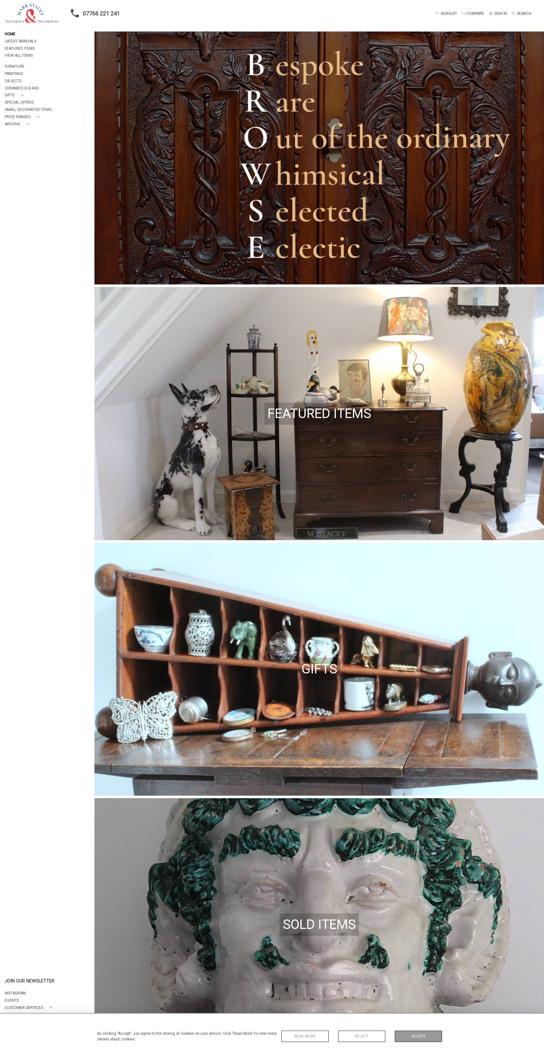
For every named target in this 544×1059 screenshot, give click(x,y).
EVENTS (12, 1000)
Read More (305, 1036)
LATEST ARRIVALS (20, 41)
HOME (10, 34)
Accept (418, 1036)
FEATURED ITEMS (20, 48)
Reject (362, 1036)
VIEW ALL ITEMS (19, 55)
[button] (15, 95)
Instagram (15, 993)
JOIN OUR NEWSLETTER (29, 981)
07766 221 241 (101, 13)
